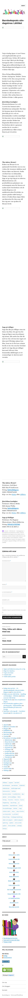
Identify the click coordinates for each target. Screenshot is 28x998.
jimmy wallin (17, 534)
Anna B (6, 531)
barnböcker (15, 785)
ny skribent (15, 814)
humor (22, 799)
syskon (4, 825)
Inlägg (5, 955)
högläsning (6, 802)
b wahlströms (16, 794)
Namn (4, 584)
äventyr (5, 828)
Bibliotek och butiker (9, 726)
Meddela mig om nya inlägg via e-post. (12, 614)
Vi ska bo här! (7, 674)
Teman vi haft (8, 942)
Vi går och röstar (8, 673)
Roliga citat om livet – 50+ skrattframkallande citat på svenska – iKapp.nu (14, 690)
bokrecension (6, 791)
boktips (14, 791)
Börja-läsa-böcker (10, 742)
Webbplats (5, 600)
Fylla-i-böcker (9, 745)
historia (22, 532)
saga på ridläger (13, 540)
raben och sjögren (8, 820)
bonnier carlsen (7, 794)
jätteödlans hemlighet (8, 534)
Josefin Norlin (8, 699)
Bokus (14, 494)
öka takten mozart (10, 539)
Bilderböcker (8, 740)
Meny (23, 5)
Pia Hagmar (18, 539)
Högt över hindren (9, 671)
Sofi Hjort (19, 540)
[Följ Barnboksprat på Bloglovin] (14, 975)
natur (13, 811)
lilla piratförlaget (7, 808)
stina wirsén (18, 822)
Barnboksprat (6, 995)
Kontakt (4, 990)
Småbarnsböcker (10, 753)
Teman (6, 766)
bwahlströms (12, 532)
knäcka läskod (11, 536)
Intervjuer (6, 734)
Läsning (6, 736)
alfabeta (5, 782)
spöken (11, 822)
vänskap (19, 825)
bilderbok (22, 785)
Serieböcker (8, 751)
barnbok (17, 782)
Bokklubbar (7, 730)
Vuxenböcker (8, 757)
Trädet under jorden (9, 676)
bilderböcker (6, 788)
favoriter (10, 799)
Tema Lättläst (11, 825)
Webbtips (6, 770)
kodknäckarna (19, 536)
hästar (17, 532)
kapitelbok (5, 805)
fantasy (5, 799)
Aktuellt (6, 725)
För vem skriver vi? (16, 713)
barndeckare (5, 532)
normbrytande (7, 814)
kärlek (20, 805)
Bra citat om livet (16, 692)
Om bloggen (6, 986)
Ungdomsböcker (10, 755)
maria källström (14, 537)
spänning (5, 822)
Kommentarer (8, 957)
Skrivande (6, 761)
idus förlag (13, 802)
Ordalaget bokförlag (16, 817)
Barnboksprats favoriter (11, 938)
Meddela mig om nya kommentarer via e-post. (14, 610)
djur (23, 794)
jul (18, 802)
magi (20, 808)
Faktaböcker (8, 744)
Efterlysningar (8, 732)
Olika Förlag (6, 817)
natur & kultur (20, 811)
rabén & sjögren (18, 820)
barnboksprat (6, 785)
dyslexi (4, 797)
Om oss (4, 982)
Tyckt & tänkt (7, 768)
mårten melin (6, 811)
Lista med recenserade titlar (12, 940)
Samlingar (8, 749)
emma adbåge (12, 797)
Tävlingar (6, 764)
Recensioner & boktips (10, 738)
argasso (11, 782)
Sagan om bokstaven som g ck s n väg (14, 669)
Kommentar (6, 561)
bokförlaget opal (15, 788)
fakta (19, 797)
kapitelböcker (13, 805)
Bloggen (6, 728)
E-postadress (7, 592)
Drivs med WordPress (17, 995)
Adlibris (23, 494)
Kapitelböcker (9, 747)
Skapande (6, 759)
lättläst (8, 537)
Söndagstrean (20, 531)
